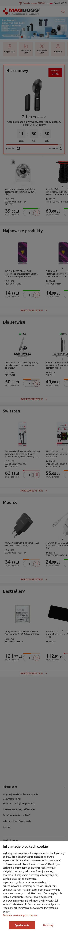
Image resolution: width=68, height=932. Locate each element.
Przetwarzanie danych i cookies (20, 915)
